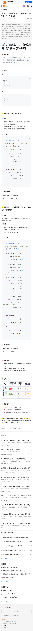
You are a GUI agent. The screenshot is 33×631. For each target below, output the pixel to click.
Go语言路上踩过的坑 (6, 591)
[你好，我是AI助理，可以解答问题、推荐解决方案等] (24, 6)
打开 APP (28, 2)
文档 (3, 615)
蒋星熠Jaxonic (4, 454)
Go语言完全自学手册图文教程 (8, 577)
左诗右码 (3, 482)
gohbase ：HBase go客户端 (8, 594)
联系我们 (16, 612)
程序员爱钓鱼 (4, 500)
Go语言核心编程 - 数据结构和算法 (9, 568)
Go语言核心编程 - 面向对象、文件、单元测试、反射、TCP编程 (16, 574)
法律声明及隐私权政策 (6, 621)
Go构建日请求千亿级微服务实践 (9, 597)
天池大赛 (12, 615)
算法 (19, 428)
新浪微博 (9, 607)
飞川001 (3, 509)
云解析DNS (9, 428)
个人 (30, 9)
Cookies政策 (14, 621)
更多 (2, 581)
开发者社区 (6, 615)
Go (15, 428)
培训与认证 (16, 615)
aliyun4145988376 (5, 472)
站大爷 (2, 445)
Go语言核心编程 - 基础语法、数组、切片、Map (13, 571)
